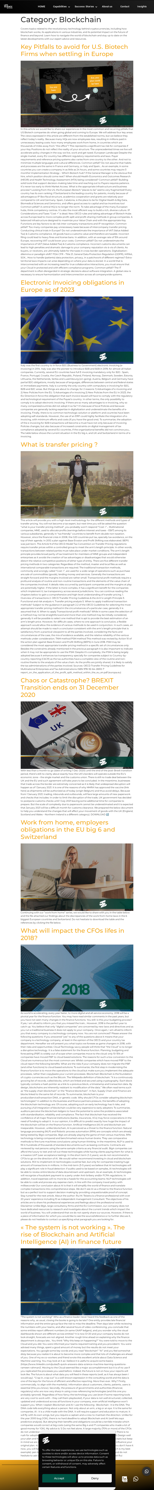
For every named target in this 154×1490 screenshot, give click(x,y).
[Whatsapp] (135, 1479)
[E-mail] (125, 1480)
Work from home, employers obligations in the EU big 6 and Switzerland (68, 829)
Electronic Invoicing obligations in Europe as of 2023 (72, 286)
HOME (41, 6)
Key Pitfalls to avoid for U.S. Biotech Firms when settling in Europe (74, 50)
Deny (95, 1478)
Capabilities (60, 6)
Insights (142, 6)
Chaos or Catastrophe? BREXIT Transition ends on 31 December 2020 (70, 687)
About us (107, 6)
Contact (124, 6)
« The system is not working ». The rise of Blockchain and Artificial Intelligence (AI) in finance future (73, 1234)
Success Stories (84, 6)
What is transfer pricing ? (59, 444)
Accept (59, 1478)
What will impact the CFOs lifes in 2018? (72, 934)
